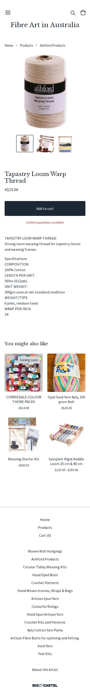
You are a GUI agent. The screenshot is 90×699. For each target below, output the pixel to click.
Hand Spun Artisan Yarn (45, 614)
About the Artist (45, 669)
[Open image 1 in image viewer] (45, 91)
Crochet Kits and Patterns (45, 622)
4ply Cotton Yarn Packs (45, 630)
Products (26, 45)
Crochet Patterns (45, 582)
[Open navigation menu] (8, 12)
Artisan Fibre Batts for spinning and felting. (45, 638)
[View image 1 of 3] (25, 144)
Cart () (45, 535)
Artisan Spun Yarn (45, 598)
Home (9, 45)
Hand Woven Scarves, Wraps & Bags (45, 590)
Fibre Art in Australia (45, 25)
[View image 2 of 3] (45, 144)
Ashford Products (53, 45)
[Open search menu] (73, 12)
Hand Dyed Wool (45, 574)
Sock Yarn (45, 646)
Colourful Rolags (45, 606)
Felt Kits (45, 653)
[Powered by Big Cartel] (45, 685)
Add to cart (45, 208)
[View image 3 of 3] (65, 144)
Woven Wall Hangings (45, 551)
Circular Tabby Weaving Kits (45, 567)
